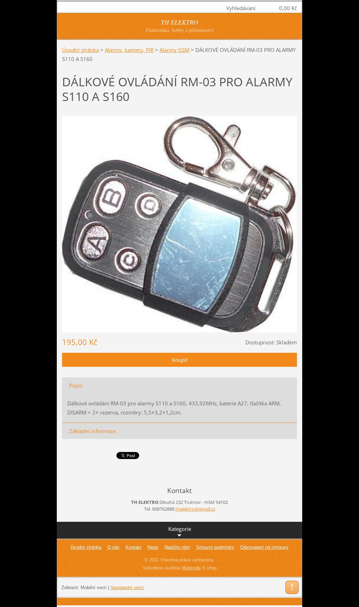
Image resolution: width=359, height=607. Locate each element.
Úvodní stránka (80, 49)
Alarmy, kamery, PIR (129, 49)
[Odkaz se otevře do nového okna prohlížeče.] (179, 223)
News (152, 547)
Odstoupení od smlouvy (264, 547)
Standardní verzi (127, 587)
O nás (113, 547)
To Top (292, 587)
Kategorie (179, 528)
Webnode (191, 568)
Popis (75, 385)
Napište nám (177, 547)
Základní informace (92, 430)
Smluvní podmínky (215, 547)
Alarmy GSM (174, 49)
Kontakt (133, 547)
